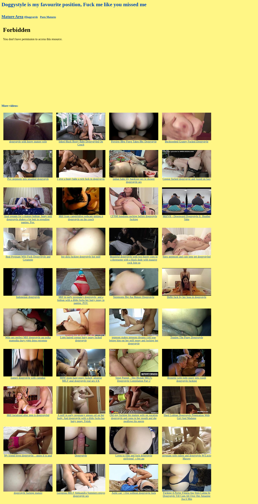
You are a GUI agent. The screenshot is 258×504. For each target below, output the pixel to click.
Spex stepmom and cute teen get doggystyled (187, 256)
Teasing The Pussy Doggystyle (186, 337)
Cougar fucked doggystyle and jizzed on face (187, 179)
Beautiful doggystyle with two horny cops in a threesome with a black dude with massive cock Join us (134, 259)
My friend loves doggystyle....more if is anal (28, 455)
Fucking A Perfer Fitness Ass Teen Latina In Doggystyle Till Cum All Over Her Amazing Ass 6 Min (186, 496)
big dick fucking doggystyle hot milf (80, 256)
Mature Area (12, 16)
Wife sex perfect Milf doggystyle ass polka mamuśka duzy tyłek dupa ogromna (28, 339)
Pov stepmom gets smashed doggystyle (28, 179)
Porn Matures (48, 17)
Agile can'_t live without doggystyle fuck (134, 493)
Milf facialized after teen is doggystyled (28, 415)
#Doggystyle (31, 17)
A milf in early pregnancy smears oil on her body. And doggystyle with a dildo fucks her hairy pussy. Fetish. (81, 418)
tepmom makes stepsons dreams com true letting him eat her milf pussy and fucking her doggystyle (133, 340)
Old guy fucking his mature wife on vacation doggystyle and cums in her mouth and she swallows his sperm (134, 418)
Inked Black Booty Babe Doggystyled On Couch (81, 143)
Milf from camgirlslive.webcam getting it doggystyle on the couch (81, 218)
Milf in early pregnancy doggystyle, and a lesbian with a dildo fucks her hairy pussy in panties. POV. (80, 300)
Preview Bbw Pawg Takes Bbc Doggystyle (134, 141)
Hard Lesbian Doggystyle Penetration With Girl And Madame (187, 417)
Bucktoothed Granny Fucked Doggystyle (186, 141)
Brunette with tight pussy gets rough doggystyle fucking (186, 379)
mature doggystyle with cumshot (28, 377)
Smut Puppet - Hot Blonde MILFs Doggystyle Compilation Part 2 (133, 379)
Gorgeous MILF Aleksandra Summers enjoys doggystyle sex (81, 494)
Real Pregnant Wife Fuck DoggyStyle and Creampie (28, 258)
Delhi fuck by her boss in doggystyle (186, 297)
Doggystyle (81, 455)
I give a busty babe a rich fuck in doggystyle (81, 179)
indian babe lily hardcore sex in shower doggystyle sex (134, 180)
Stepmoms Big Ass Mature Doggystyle (133, 297)
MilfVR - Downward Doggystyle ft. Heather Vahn (186, 218)
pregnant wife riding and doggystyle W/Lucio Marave (186, 457)
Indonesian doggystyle (28, 297)
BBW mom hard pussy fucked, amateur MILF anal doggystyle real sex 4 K (81, 379)
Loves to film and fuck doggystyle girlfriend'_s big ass (133, 457)
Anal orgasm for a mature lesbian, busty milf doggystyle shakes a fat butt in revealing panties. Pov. (28, 219)
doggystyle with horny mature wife (28, 141)
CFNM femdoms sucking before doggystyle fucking (133, 218)
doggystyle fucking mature (28, 493)
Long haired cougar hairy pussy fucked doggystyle (81, 339)
